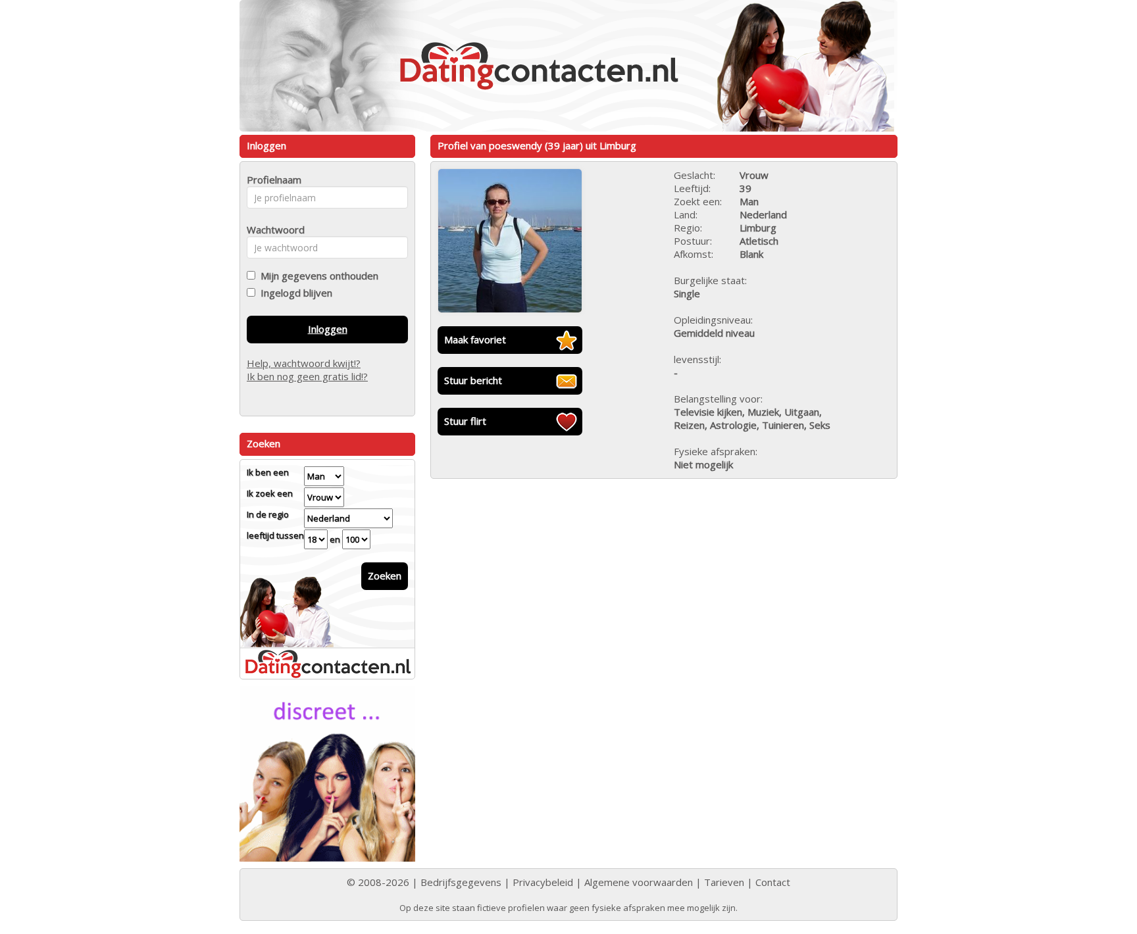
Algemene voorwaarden (638, 882)
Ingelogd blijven (293, 292)
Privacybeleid (543, 882)
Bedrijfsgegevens (460, 882)
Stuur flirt (465, 421)
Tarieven (724, 882)
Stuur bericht (473, 380)
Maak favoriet (475, 339)
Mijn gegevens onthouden (316, 275)
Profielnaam (272, 179)
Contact (772, 882)
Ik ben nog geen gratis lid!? (307, 376)
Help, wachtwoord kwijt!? (304, 363)
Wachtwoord (272, 229)
